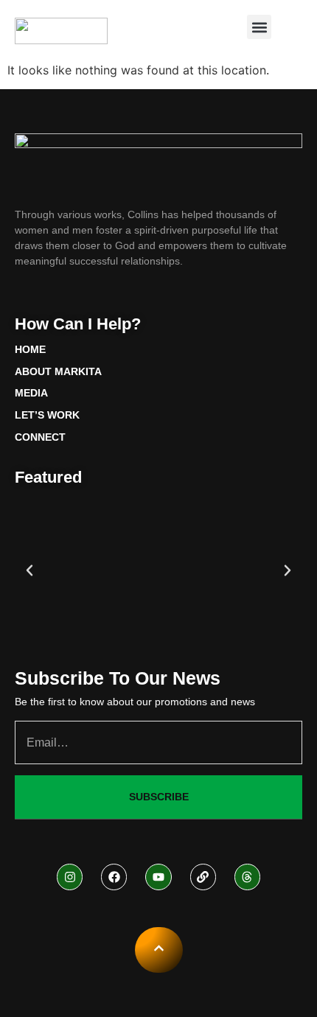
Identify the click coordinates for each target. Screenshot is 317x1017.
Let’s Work (47, 415)
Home (30, 349)
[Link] (203, 877)
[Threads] (247, 877)
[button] (259, 27)
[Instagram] (70, 877)
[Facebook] (114, 877)
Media (31, 393)
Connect (40, 437)
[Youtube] (158, 877)
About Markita (58, 371)
